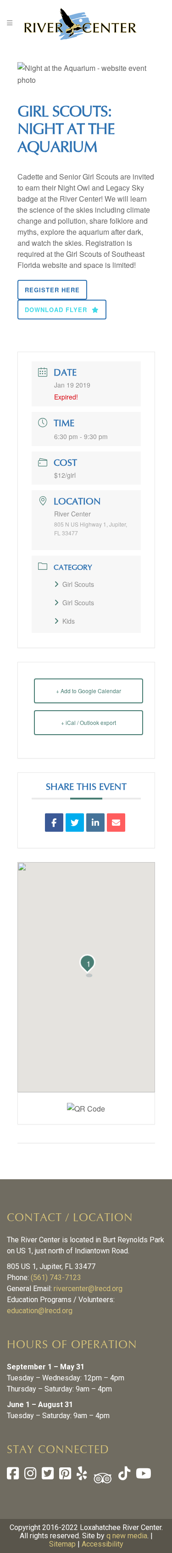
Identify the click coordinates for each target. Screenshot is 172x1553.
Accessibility (102, 1544)
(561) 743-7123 (56, 1277)
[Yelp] (82, 1476)
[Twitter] (48, 1476)
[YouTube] (142, 1476)
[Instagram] (30, 1476)
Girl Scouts (78, 584)
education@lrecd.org (39, 1310)
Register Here (52, 289)
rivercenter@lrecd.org (88, 1288)
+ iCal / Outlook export (88, 722)
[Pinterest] (65, 1476)
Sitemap (62, 1544)
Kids (68, 621)
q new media (126, 1535)
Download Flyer (56, 309)
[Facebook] (13, 1476)
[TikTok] (123, 1476)
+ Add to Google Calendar (88, 691)
